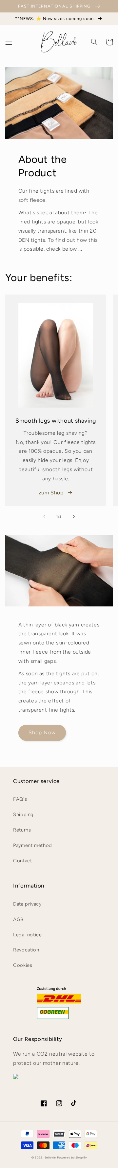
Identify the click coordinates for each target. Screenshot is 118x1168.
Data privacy (27, 904)
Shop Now (42, 732)
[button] (8, 41)
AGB (18, 919)
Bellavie (50, 1157)
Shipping (23, 814)
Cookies (22, 965)
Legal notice (27, 935)
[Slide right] (74, 516)
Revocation (26, 950)
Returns (22, 830)
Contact (22, 861)
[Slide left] (44, 516)
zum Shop (51, 492)
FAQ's (20, 799)
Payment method (32, 845)
